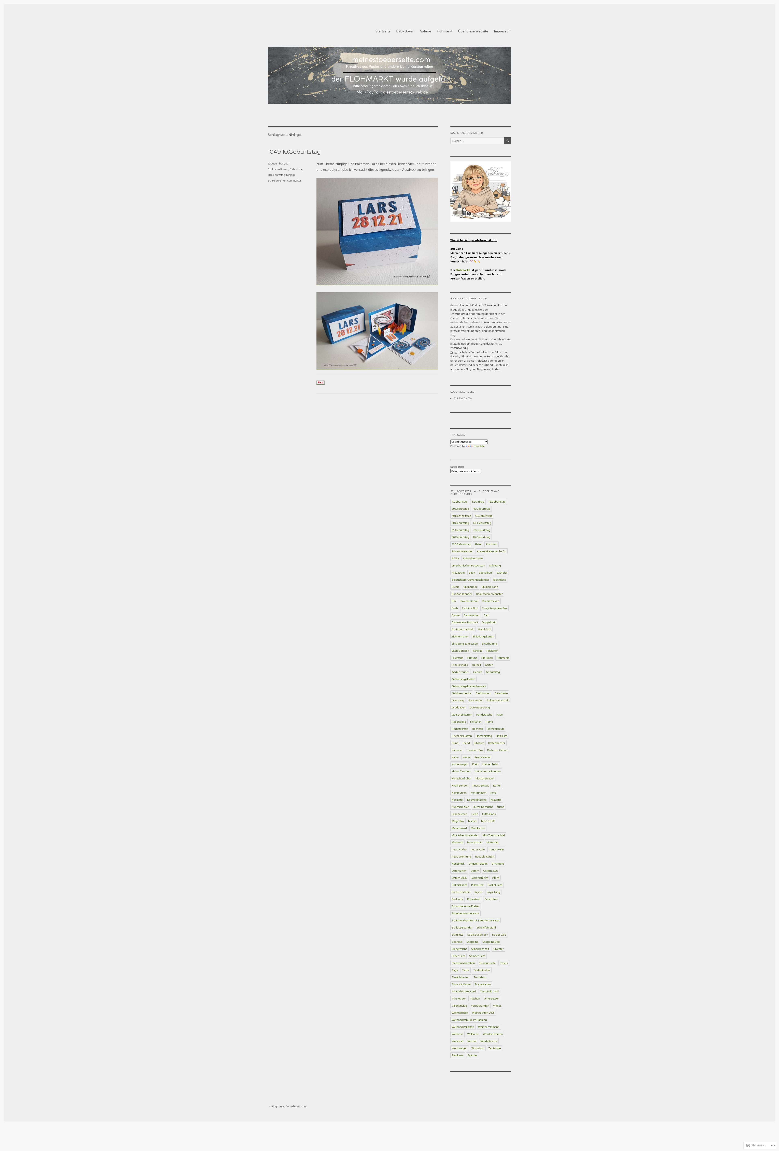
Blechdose (499, 579)
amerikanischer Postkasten (468, 565)
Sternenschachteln (463, 963)
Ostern (475, 871)
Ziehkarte (458, 1055)
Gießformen (483, 693)
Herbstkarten (460, 729)
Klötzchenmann (485, 778)
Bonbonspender (462, 594)
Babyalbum (486, 572)
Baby (472, 572)
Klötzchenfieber (461, 778)
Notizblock (458, 863)
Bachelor (502, 572)
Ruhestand (474, 899)
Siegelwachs (459, 949)
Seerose (457, 942)
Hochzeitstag (484, 736)
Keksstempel (483, 757)
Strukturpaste (487, 963)
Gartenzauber (460, 672)
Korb (493, 792)
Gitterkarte (501, 693)
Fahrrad (477, 650)
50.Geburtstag (484, 516)
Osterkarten (459, 871)
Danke (456, 615)
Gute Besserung (480, 707)
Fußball (476, 665)
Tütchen (475, 998)
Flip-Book (487, 658)
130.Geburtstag (461, 544)
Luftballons (489, 814)
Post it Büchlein (461, 892)
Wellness (457, 1034)
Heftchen (476, 721)
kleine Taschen (461, 771)
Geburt (477, 672)
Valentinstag (459, 1005)
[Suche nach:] (477, 141)
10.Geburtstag (276, 175)
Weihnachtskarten (463, 1027)
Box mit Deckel (469, 601)
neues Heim (496, 849)
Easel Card (484, 629)
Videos (497, 1005)
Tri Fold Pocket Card (464, 991)
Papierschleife (479, 878)
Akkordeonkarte (473, 558)
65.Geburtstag (460, 530)
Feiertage (457, 658)
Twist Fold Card (489, 991)
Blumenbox (471, 587)
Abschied (491, 544)
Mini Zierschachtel (494, 835)
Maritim (472, 821)
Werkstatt (458, 1041)
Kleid (475, 764)
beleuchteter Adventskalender (470, 579)
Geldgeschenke (461, 693)
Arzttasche (458, 572)
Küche (500, 807)
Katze (455, 757)
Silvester (498, 949)
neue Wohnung (461, 856)
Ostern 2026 (459, 878)
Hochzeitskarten (462, 736)
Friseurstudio (460, 665)
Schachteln (491, 899)
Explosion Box (460, 650)
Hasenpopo (459, 721)
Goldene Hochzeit (497, 700)
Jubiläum (479, 743)
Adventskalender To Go (491, 551)
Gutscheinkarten (462, 714)
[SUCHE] (507, 140)
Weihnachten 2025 (483, 1013)
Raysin (479, 892)
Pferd (495, 878)
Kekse (466, 757)
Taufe (465, 970)
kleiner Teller (490, 764)
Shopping (472, 942)
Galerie (425, 31)
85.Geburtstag (481, 537)
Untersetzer (491, 998)
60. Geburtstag (482, 523)
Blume (455, 587)
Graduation (459, 707)
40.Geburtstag (481, 508)
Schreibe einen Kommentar (284, 180)
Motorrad (457, 842)
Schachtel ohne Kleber (465, 906)
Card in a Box (470, 608)
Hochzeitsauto (496, 729)
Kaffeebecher (496, 743)
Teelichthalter (481, 970)
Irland (466, 743)
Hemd (489, 721)
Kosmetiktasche (477, 800)
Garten (489, 665)
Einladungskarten (483, 636)
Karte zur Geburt (497, 750)
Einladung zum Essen (465, 643)
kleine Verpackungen (488, 771)
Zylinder (473, 1055)
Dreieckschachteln (463, 629)
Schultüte (457, 934)
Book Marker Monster (489, 594)
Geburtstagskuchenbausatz (469, 686)
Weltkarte (473, 1034)
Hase (499, 714)
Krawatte (496, 800)
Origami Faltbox (478, 863)
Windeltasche (489, 1041)
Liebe (474, 814)
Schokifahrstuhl (486, 927)
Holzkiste (501, 736)
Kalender (457, 750)
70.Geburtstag (481, 530)
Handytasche (484, 714)
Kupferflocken (460, 807)
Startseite (383, 31)
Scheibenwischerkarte (465, 913)
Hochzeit (477, 729)
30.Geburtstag (460, 508)
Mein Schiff (488, 821)
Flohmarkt (444, 31)
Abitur (478, 544)
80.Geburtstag (460, 537)
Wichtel (472, 1041)
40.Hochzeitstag (461, 516)
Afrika (455, 558)
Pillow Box (477, 885)
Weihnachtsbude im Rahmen (469, 1020)
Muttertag (492, 842)
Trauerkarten (483, 984)
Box (454, 601)
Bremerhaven (490, 601)
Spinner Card (477, 956)
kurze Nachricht (483, 807)
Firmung (472, 658)
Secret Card (499, 934)
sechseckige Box (477, 934)
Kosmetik (457, 800)
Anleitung (495, 565)
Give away (458, 700)
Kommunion (459, 792)
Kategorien (457, 467)
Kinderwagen (460, 764)
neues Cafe (478, 849)
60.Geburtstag (460, 523)
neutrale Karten (484, 856)
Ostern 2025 (490, 871)
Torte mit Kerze (461, 984)
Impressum (502, 31)
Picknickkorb (459, 885)
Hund (455, 743)
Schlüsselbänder (462, 927)
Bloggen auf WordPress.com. (289, 1106)
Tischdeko (479, 977)
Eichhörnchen (460, 636)
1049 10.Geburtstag (294, 151)
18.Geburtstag (497, 501)
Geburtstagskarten (463, 679)
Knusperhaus (480, 785)
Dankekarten (472, 615)
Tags (455, 970)
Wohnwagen (459, 1048)
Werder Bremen (493, 1034)
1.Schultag (478, 501)
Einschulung (489, 643)
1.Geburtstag (460, 501)
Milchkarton (478, 828)
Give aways (475, 700)
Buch (455, 608)
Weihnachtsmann (488, 1027)
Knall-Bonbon (460, 785)
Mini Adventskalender (465, 835)
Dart (486, 615)
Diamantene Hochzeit (465, 622)
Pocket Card (495, 885)
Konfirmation (478, 792)
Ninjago (291, 175)
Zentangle (494, 1048)
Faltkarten (492, 650)
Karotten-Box (475, 750)
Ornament (498, 863)
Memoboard (459, 828)
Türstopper (459, 998)
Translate (479, 446)
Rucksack (457, 899)
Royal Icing (493, 892)
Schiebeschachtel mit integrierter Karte (475, 920)
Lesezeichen (459, 814)
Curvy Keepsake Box (494, 608)
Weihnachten (460, 1013)
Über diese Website (473, 31)
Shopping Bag (491, 942)
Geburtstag (296, 169)
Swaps (504, 963)
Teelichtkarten (460, 977)
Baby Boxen (405, 31)
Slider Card (458, 956)
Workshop (477, 1048)
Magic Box (458, 821)
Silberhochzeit (480, 949)
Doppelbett (489, 622)
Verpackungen (480, 1005)
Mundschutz (474, 842)
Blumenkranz (490, 587)
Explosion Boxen (278, 169)
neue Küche (459, 849)
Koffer (497, 785)
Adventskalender (462, 551)
